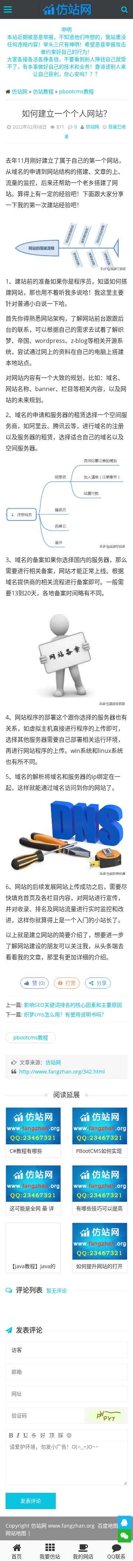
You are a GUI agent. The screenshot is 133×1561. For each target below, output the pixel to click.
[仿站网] (68, 9)
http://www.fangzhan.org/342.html (62, 1071)
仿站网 (19, 91)
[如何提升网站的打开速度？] (99, 1241)
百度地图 (108, 1525)
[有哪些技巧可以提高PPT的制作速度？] (99, 1183)
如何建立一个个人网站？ (66, 113)
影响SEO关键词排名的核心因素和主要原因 (73, 1004)
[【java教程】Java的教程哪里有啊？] (33, 1241)
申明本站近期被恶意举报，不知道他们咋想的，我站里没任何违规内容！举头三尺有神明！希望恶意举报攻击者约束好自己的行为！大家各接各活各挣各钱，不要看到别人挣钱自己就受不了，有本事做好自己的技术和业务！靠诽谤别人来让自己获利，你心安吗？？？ (66, 51)
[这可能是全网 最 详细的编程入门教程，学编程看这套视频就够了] (33, 1183)
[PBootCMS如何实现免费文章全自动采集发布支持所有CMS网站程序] (99, 1126)
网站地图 (16, 1533)
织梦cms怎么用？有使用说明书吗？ (65, 1014)
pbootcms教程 (76, 91)
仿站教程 (43, 91)
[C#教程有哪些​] (33, 1126)
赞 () (37, 982)
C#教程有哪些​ (26, 1150)
